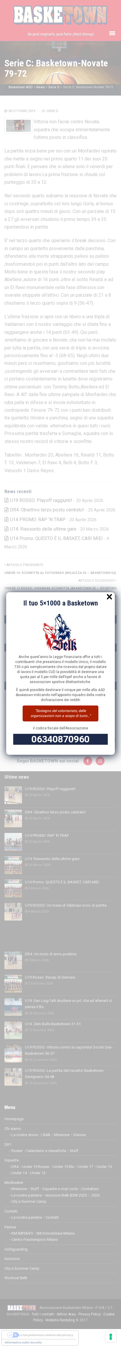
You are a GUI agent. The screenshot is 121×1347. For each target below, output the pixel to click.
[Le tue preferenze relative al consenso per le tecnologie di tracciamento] (110, 1336)
